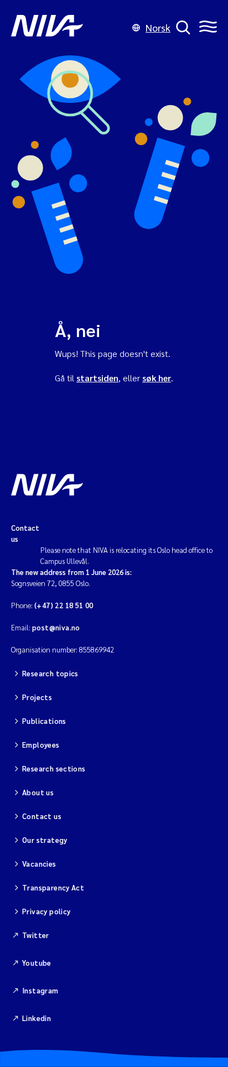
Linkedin (36, 1018)
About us (38, 792)
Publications (44, 721)
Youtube (36, 962)
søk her (156, 378)
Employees (41, 744)
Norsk (158, 27)
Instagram (40, 990)
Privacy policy (46, 911)
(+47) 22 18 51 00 (64, 605)
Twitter (35, 935)
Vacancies (39, 863)
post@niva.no (56, 627)
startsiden (97, 378)
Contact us (41, 816)
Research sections (54, 768)
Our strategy (45, 840)
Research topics (50, 673)
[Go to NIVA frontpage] (69, 27)
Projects (37, 697)
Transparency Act (53, 887)
